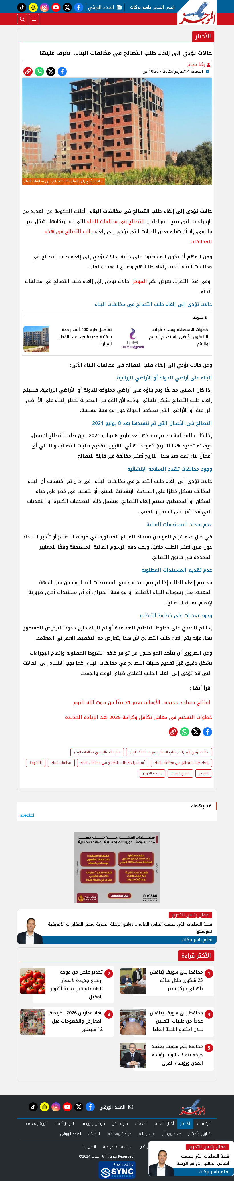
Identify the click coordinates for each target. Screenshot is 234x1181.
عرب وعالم (146, 1134)
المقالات (94, 1134)
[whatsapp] (28, 71)
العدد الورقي (100, 7)
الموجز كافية (64, 1123)
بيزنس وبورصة (93, 1123)
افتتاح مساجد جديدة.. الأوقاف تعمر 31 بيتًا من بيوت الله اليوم (142, 702)
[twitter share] (50, 71)
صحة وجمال (171, 1134)
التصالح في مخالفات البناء (116, 221)
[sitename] (192, 1106)
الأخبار (185, 1123)
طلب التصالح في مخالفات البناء (97, 752)
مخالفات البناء (61, 763)
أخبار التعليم (164, 1123)
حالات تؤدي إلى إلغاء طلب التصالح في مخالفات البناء (169, 752)
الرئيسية (204, 1123)
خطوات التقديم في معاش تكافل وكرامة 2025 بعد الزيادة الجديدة (138, 717)
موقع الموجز (180, 773)
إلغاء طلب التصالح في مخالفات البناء (181, 763)
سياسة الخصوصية (117, 1146)
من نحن (145, 1146)
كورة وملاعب (36, 1123)
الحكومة (36, 763)
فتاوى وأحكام (199, 1134)
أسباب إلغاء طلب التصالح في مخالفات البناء (113, 763)
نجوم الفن (120, 1123)
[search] (22, 19)
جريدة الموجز (152, 773)
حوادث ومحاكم (120, 1134)
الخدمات (141, 1123)
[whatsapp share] (39, 71)
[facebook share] (62, 71)
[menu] (34, 19)
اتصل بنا (89, 1146)
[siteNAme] (197, 12)
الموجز (139, 281)
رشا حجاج (197, 64)
